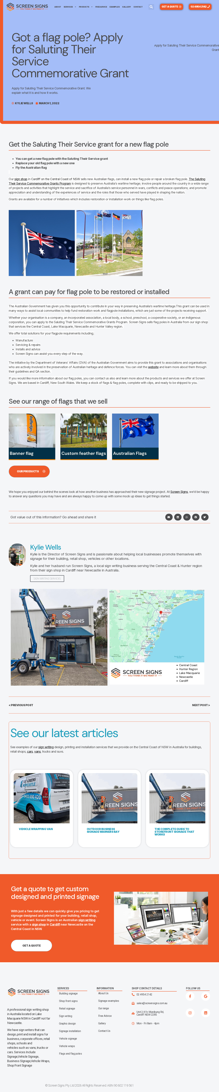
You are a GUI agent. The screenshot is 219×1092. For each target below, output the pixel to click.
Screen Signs (179, 492)
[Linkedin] (205, 1012)
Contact (138, 7)
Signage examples (108, 1001)
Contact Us (104, 1031)
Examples (115, 7)
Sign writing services (47, 578)
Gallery (126, 7)
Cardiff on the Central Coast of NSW (55, 179)
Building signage (68, 993)
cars (30, 751)
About (57, 7)
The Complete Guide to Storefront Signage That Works (174, 831)
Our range (103, 1008)
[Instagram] (190, 1012)
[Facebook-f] (190, 996)
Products (84, 7)
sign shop (20, 179)
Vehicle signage (68, 1038)
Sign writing (65, 1016)
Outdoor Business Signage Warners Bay (103, 830)
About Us (103, 993)
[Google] (205, 996)
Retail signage (67, 1008)
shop (45, 1009)
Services (68, 7)
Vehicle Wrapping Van (36, 829)
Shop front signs (68, 1001)
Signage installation (70, 1031)
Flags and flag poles (70, 1053)
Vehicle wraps (67, 1046)
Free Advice (101, 7)
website (153, 367)
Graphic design (67, 1023)
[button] (151, 7)
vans (37, 751)
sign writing (46, 747)
